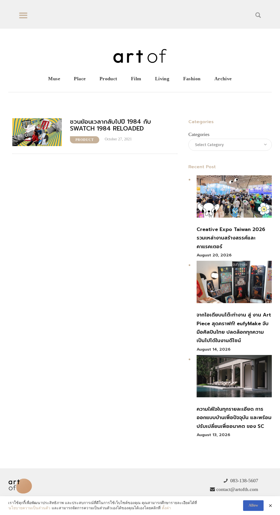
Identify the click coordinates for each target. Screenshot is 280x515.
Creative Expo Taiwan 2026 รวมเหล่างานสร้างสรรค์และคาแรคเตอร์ (231, 238)
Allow (253, 505)
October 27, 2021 (118, 139)
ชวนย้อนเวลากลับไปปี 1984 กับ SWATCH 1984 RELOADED (110, 125)
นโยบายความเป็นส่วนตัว (29, 508)
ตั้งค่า (166, 508)
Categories (198, 134)
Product (84, 140)
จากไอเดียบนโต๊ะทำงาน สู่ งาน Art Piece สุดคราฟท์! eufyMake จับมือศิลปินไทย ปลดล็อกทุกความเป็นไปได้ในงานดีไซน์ (234, 327)
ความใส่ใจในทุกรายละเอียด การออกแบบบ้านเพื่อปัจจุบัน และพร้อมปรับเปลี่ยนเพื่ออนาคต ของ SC (234, 417)
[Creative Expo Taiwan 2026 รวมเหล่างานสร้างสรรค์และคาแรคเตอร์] (234, 197)
